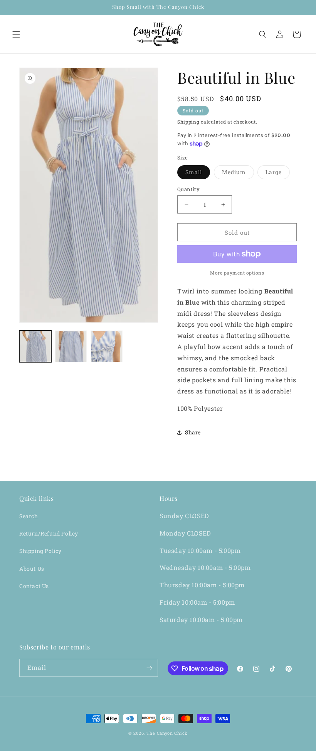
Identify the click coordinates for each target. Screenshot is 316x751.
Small (197, 173)
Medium (238, 173)
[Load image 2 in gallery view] (71, 347)
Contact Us (34, 586)
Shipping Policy (40, 550)
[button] (16, 34)
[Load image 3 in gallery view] (107, 347)
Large (278, 173)
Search (28, 516)
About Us (31, 568)
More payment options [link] (237, 273)
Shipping (188, 122)
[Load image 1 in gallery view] (35, 347)
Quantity (188, 189)
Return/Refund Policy (48, 533)
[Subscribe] (149, 668)
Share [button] (193, 432)
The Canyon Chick (167, 733)
